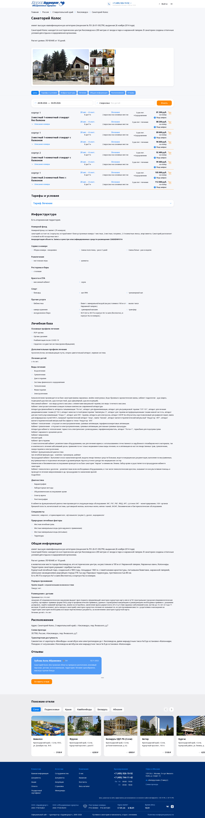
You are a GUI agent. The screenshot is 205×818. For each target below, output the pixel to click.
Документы (36, 778)
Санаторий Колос (100, 12)
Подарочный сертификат (36, 791)
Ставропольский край (63, 12)
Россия (45, 12)
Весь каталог (84, 786)
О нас (81, 773)
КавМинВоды (84, 709)
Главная (35, 12)
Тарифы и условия (49, 93)
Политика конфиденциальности (161, 814)
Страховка (59, 786)
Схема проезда (152, 784)
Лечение (82, 93)
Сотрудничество (62, 773)
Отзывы (131, 93)
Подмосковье (51, 709)
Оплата (34, 786)
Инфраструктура (68, 93)
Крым (68, 709)
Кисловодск (82, 12)
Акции (33, 782)
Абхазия (117, 709)
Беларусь (102, 709)
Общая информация (98, 93)
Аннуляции (59, 782)
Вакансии (82, 778)
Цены (35, 93)
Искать (164, 103)
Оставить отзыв (41, 681)
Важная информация (39, 773)
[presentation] (103, 67)
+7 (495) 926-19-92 (123, 773)
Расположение (117, 93)
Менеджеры (60, 790)
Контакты (83, 782)
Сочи (36, 709)
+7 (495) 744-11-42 (123, 777)
